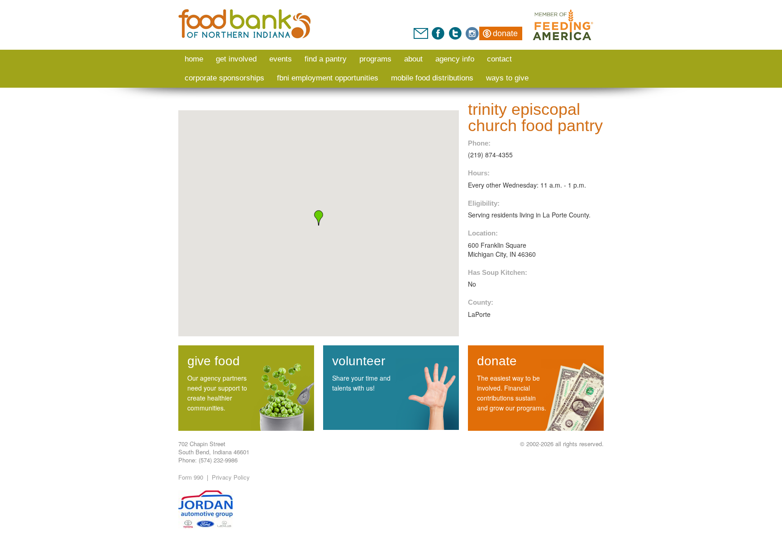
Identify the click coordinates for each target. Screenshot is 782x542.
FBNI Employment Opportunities (327, 78)
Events (280, 59)
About (413, 59)
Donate (505, 33)
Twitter (455, 33)
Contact (499, 59)
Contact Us (421, 33)
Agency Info (454, 59)
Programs (375, 59)
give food (213, 361)
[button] (318, 218)
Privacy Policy (231, 477)
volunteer (358, 361)
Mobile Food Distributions (432, 78)
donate (497, 361)
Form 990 (190, 477)
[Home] (245, 23)
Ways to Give (507, 78)
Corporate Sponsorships (224, 78)
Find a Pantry (326, 59)
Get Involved (236, 59)
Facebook (438, 33)
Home (194, 59)
